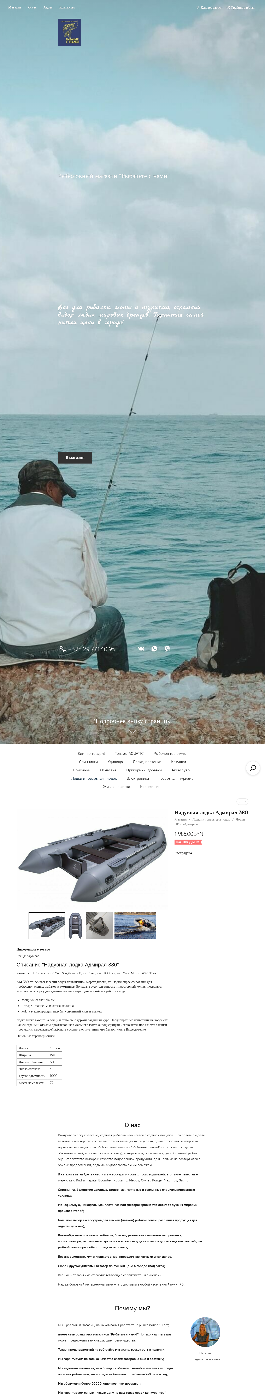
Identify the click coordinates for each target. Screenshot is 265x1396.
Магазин (14, 7)
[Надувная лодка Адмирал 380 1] (75, 925)
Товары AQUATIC (129, 753)
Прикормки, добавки (144, 770)
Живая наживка (116, 786)
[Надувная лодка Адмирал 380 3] (135, 925)
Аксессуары (182, 770)
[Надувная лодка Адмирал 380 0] (47, 925)
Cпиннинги (88, 762)
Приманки (81, 770)
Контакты (67, 7)
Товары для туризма (176, 778)
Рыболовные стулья (171, 753)
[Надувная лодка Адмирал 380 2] (99, 925)
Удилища (115, 762)
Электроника (138, 778)
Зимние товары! (91, 753)
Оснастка (108, 770)
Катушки (178, 762)
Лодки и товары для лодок (94, 778)
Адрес (47, 7)
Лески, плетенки (147, 762)
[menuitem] (239, 802)
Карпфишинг (151, 786)
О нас (32, 7)
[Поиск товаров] (253, 768)
